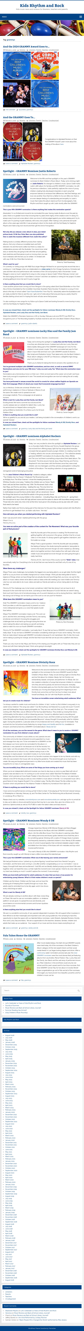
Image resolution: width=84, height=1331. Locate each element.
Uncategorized (54, 50)
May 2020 (8, 1175)
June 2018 (8, 1229)
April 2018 (8, 1233)
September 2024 (11, 1070)
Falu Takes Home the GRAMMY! (21, 935)
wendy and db (33, 928)
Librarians (32, 50)
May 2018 (8, 1231)
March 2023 (9, 1108)
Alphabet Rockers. (10, 425)
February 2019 (10, 1210)
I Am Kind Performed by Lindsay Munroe (32, 1318)
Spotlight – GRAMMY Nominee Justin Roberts (29, 171)
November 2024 (11, 1066)
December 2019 (11, 1187)
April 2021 (8, 1154)
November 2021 (11, 1145)
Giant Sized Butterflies (35, 291)
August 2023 (9, 1096)
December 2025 (11, 1045)
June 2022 (9, 1129)
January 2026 (10, 1042)
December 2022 (11, 1115)
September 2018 (11, 1222)
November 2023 (11, 1089)
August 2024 (9, 1073)
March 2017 (9, 1264)
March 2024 (9, 1084)
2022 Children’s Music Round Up (20, 475)
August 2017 (9, 1252)
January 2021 (9, 1161)
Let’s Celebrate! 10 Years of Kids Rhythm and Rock (23, 1003)
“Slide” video (71, 560)
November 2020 (11, 1166)
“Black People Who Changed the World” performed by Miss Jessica (42, 1320)
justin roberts (32, 323)
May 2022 (8, 1131)
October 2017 (10, 1247)
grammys (30, 109)
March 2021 (9, 1156)
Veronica (22, 50)
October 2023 (10, 1091)
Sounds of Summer (12, 1005)
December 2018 (11, 1215)
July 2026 (8, 1038)
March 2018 (9, 1236)
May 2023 (8, 1103)
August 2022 (9, 1124)
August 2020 (9, 1173)
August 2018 (9, 1224)
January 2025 (10, 1061)
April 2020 (8, 1177)
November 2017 (11, 1245)
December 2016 (11, 1271)
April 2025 (8, 1059)
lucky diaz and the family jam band (40, 428)
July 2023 (8, 1098)
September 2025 (11, 1049)
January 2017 (9, 1268)
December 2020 (11, 1163)
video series (46, 269)
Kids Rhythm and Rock (42, 5)
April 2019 (8, 1205)
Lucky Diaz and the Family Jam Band (33, 313)
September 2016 (11, 1278)
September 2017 (11, 1250)
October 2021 (10, 1147)
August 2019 (9, 1196)
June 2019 (8, 1201)
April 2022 (8, 1133)
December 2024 (11, 1063)
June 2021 (8, 1149)
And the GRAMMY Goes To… (19, 117)
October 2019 (10, 1191)
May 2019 (8, 1203)
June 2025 (9, 1054)
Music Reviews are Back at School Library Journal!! (23, 1008)
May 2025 (8, 1056)
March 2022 (9, 1135)
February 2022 (10, 1138)
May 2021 (8, 1152)
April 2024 (8, 1082)
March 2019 (9, 1208)
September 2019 (11, 1194)
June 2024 (9, 1077)
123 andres (22, 109)
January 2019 (10, 1212)
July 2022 (8, 1126)
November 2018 (11, 1217)
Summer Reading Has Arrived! (16, 1010)
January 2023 (10, 1112)
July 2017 (8, 1254)
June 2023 (9, 1101)
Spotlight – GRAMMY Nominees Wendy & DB (28, 820)
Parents (38, 50)
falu (22, 980)
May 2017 (8, 1259)
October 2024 (10, 1068)
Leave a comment (12, 163)
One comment (10, 109)
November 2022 (11, 1117)
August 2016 (9, 1280)
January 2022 (10, 1140)
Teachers (45, 50)
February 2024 (10, 1087)
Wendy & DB (60, 310)
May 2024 (8, 1080)
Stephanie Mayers (11, 1311)
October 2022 (10, 1119)
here (62, 144)
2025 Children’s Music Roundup (16, 1013)
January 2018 (10, 1240)
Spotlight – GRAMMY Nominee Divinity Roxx (29, 662)
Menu (4, 17)
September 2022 (11, 1121)
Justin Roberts (37, 184)
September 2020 (11, 1170)
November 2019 (11, 1189)
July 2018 (8, 1226)
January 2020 (10, 1184)
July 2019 (8, 1198)
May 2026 (8, 1040)
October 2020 (10, 1168)
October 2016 (10, 1275)
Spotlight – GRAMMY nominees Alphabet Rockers (32, 436)
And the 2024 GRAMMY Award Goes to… (26, 46)
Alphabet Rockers (27, 163)
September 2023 (11, 1094)
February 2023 (10, 1110)
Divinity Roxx (70, 310)
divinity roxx (25, 813)
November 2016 (11, 1273)
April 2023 (8, 1105)
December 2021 (10, 1143)
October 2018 (10, 1219)
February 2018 (10, 1238)
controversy (41, 953)
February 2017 (10, 1266)
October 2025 (10, 1047)
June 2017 (8, 1257)
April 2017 (8, 1261)
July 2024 (8, 1075)
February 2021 (10, 1159)
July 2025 (8, 1052)
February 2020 (10, 1182)
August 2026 (9, 1035)
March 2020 (9, 1180)
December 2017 (10, 1243)
